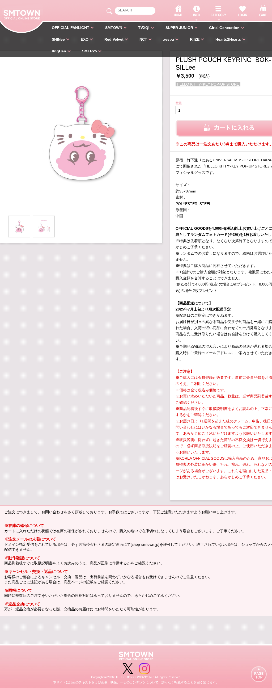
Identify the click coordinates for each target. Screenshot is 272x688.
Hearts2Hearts (228, 39)
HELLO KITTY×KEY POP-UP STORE (208, 84)
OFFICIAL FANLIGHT (70, 28)
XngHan (59, 51)
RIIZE (194, 39)
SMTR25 (89, 51)
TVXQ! (144, 28)
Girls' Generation (224, 28)
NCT (143, 39)
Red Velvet (114, 39)
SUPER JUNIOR (179, 28)
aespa (168, 39)
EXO (84, 39)
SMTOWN (113, 28)
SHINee (58, 39)
